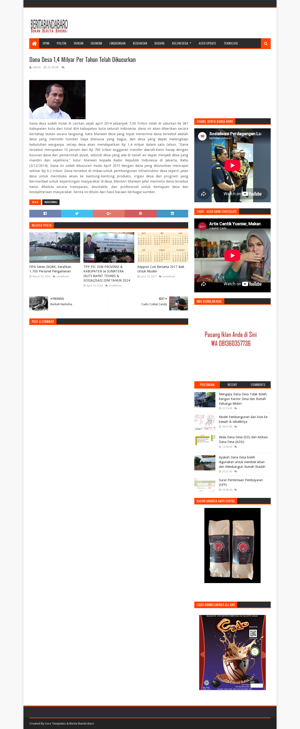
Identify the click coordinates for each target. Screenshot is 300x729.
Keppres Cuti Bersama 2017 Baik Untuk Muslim (160, 269)
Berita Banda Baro (81, 723)
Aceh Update (207, 43)
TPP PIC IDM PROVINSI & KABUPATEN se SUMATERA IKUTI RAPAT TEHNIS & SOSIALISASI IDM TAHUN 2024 (106, 273)
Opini (46, 43)
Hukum (78, 43)
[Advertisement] (185, 23)
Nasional (51, 202)
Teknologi (231, 43)
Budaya (159, 43)
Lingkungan (117, 43)
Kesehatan (140, 43)
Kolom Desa (180, 43)
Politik (61, 43)
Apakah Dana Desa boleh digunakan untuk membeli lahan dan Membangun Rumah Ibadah (242, 461)
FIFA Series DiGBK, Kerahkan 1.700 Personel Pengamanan (50, 269)
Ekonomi (96, 43)
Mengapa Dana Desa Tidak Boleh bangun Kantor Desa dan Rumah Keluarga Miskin (243, 398)
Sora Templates (55, 723)
